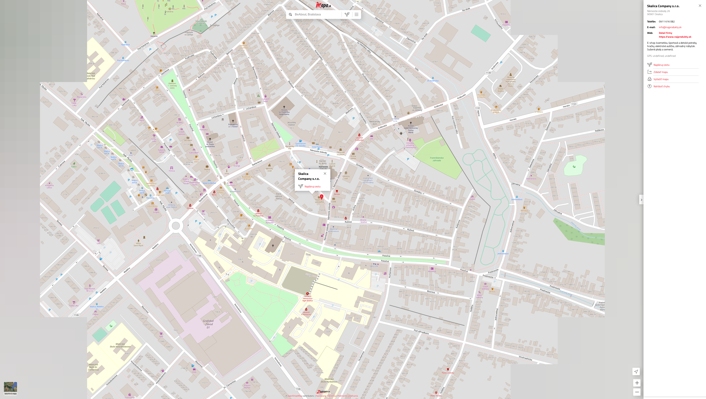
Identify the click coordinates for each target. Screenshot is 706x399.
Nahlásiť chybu (662, 86)
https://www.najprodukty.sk (675, 37)
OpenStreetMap (295, 396)
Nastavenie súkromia (326, 396)
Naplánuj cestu (312, 186)
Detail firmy (665, 33)
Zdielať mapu (661, 72)
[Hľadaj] (290, 14)
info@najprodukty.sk (670, 27)
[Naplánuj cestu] (347, 14)
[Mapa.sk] (323, 5)
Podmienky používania (347, 396)
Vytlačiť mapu (661, 79)
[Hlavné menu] (356, 14)
